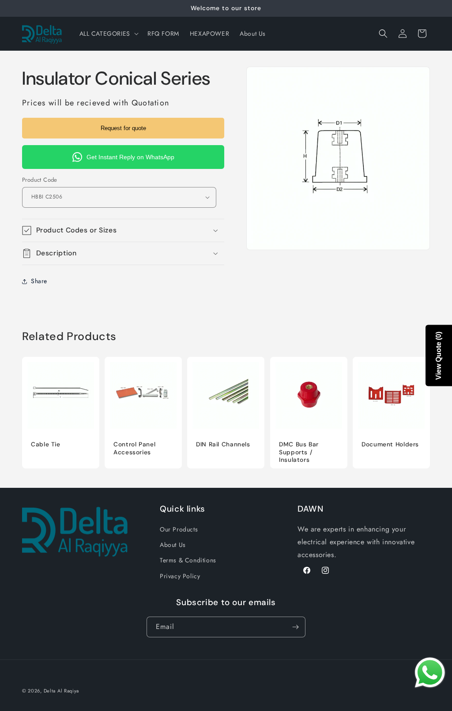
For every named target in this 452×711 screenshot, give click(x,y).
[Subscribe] (295, 627)
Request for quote (123, 128)
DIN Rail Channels (223, 444)
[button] (108, 33)
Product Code (39, 180)
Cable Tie (45, 444)
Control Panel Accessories (134, 448)
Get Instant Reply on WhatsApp (130, 157)
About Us (173, 544)
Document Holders (390, 444)
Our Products (179, 529)
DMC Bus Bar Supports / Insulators (299, 452)
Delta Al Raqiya (61, 690)
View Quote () (438, 356)
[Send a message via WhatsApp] (430, 672)
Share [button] (39, 281)
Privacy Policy (180, 576)
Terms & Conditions (188, 560)
